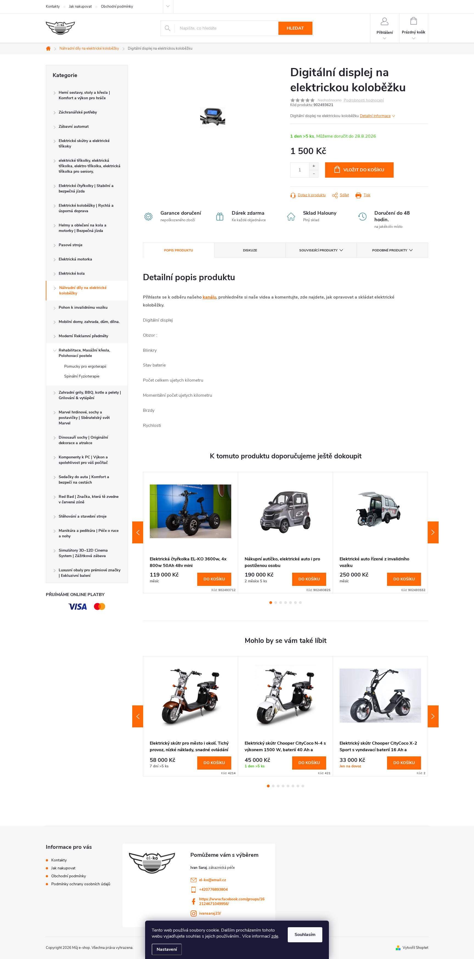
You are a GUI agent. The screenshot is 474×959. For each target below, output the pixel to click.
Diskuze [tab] (250, 250)
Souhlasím (305, 935)
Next (433, 532)
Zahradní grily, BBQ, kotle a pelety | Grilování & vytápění (90, 395)
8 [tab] (302, 786)
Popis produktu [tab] (178, 250)
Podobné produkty (389, 250)
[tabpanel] (190, 532)
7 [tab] (300, 602)
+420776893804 (213, 889)
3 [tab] (280, 602)
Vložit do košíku (363, 170)
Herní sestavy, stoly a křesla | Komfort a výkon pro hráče (84, 95)
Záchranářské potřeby (78, 112)
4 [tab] (285, 602)
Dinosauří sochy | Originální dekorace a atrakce (83, 440)
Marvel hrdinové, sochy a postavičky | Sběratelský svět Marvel (84, 418)
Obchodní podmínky (117, 6)
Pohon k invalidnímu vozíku (83, 307)
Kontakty (53, 6)
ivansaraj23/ (210, 913)
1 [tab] (270, 602)
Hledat (295, 28)
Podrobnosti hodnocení (364, 100)
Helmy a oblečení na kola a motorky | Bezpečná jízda (82, 228)
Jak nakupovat (80, 6)
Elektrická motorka (75, 259)
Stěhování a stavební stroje (82, 516)
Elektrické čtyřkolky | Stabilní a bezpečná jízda (86, 188)
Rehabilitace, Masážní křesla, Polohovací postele (84, 353)
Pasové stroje (70, 245)
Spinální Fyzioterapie (81, 376)
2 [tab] (275, 602)
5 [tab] (290, 602)
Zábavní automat (74, 126)
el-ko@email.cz (212, 880)
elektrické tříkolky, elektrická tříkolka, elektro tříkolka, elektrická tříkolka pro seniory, (89, 166)
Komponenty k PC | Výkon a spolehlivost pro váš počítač (83, 460)
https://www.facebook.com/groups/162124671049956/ (231, 901)
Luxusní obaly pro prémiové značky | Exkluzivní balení (89, 573)
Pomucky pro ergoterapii (85, 366)
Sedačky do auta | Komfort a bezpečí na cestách (84, 479)
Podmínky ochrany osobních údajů (80, 884)
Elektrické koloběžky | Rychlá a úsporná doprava (86, 208)
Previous (137, 532)
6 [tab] (295, 602)
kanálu (209, 297)
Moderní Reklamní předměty (83, 336)
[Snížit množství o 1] (313, 173)
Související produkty (318, 250)
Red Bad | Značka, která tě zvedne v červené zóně (89, 499)
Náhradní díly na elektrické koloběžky (82, 290)
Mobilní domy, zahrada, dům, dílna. (89, 321)
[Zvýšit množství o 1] (313, 166)
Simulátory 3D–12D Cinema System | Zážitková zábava (83, 553)
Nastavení (167, 949)
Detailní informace (375, 115)
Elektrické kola (72, 273)
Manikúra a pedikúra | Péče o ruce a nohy (89, 533)
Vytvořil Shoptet (415, 947)
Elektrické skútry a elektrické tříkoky (84, 143)
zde (274, 936)
